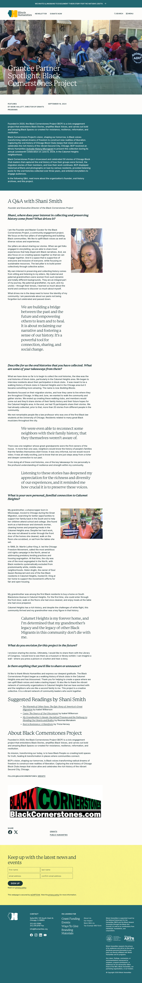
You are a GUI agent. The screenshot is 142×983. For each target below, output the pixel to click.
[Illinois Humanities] (20, 13)
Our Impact (88, 921)
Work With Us (89, 923)
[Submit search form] (115, 13)
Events (66, 922)
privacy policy (20, 888)
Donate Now (56, 14)
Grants (53, 831)
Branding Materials (67, 931)
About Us (87, 918)
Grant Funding (71, 918)
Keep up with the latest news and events (42, 860)
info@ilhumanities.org (39, 929)
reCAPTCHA (35, 895)
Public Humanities (58, 835)
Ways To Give (70, 926)
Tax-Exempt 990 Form (92, 926)
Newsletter (41, 14)
